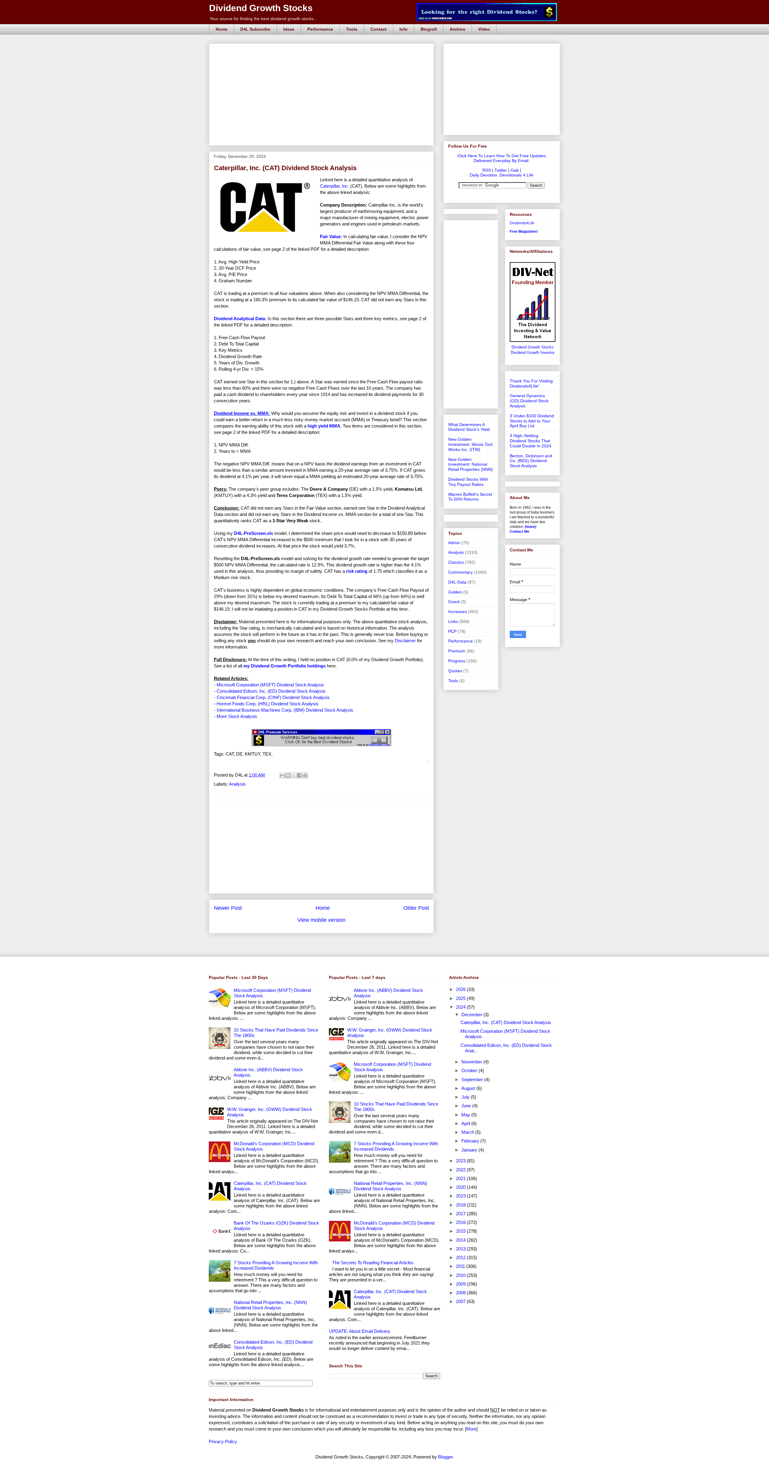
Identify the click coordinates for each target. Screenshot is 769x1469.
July (466, 1096)
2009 (461, 1284)
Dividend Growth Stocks (261, 8)
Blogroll (429, 29)
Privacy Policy (223, 1441)
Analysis (237, 784)
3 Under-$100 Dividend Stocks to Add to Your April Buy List (532, 420)
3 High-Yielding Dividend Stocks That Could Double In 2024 (530, 440)
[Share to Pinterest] (305, 775)
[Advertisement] (323, 50)
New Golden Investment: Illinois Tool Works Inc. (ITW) (470, 444)
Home (221, 29)
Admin (454, 542)
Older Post (416, 908)
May (466, 1114)
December (472, 1014)
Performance (320, 29)
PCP (452, 631)
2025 (461, 998)
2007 (461, 1301)
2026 (461, 989)
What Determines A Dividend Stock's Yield (469, 427)
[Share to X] (294, 775)
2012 (461, 1257)
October (470, 1070)
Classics (456, 562)
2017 (461, 1213)
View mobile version (321, 920)
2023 (461, 1160)
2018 (461, 1204)
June (466, 1105)
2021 (461, 1178)
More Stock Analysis (237, 716)
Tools (351, 29)
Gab (515, 170)
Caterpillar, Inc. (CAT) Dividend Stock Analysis (505, 1022)
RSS (486, 170)
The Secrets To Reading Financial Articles (373, 1262)
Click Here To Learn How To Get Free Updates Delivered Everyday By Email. (501, 158)
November (472, 1061)
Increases (457, 611)
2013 (461, 1248)
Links (453, 621)
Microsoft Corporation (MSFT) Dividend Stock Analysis (270, 684)
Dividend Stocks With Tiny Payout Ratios (468, 482)
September (472, 1079)
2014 (461, 1240)
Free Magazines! (524, 231)
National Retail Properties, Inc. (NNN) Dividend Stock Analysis (270, 1305)
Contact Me (519, 531)
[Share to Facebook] (299, 775)
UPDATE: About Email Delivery (359, 1331)
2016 (461, 1222)
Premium (456, 651)
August (468, 1088)
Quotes (455, 670)
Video (484, 29)
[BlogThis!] (288, 775)
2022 (461, 1169)
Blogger (445, 1456)
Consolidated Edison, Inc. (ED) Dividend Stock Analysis (271, 691)
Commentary (460, 572)
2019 (461, 1195)
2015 (461, 1231)
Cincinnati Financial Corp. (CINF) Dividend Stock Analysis (273, 697)
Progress (456, 660)
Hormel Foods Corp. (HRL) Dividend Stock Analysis (267, 703)
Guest (454, 601)
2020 (461, 1187)
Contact (378, 29)
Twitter (500, 170)
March (468, 1132)
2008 (461, 1292)
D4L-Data (457, 582)
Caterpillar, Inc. (334, 186)
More (471, 1428)
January (470, 1149)
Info (404, 29)
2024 (461, 1007)
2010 (461, 1275)
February (470, 1140)
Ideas (288, 29)
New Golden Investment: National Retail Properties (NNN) (470, 464)
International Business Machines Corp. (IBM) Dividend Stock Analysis (285, 710)
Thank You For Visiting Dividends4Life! (531, 383)
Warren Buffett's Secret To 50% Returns (470, 497)
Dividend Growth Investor (533, 353)
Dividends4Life (522, 223)
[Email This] (282, 775)
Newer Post (228, 908)
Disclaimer (405, 640)
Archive (457, 29)
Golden (455, 592)
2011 (461, 1266)
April (466, 1123)
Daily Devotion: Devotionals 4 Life (501, 175)
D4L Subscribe (255, 29)
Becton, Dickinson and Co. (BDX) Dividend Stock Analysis (531, 460)
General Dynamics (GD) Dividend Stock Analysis (529, 400)
